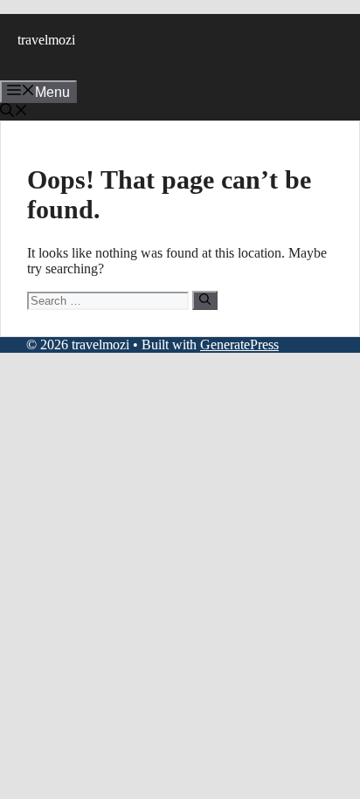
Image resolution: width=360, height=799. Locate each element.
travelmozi (46, 39)
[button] (14, 112)
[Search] (205, 300)
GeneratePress (239, 344)
